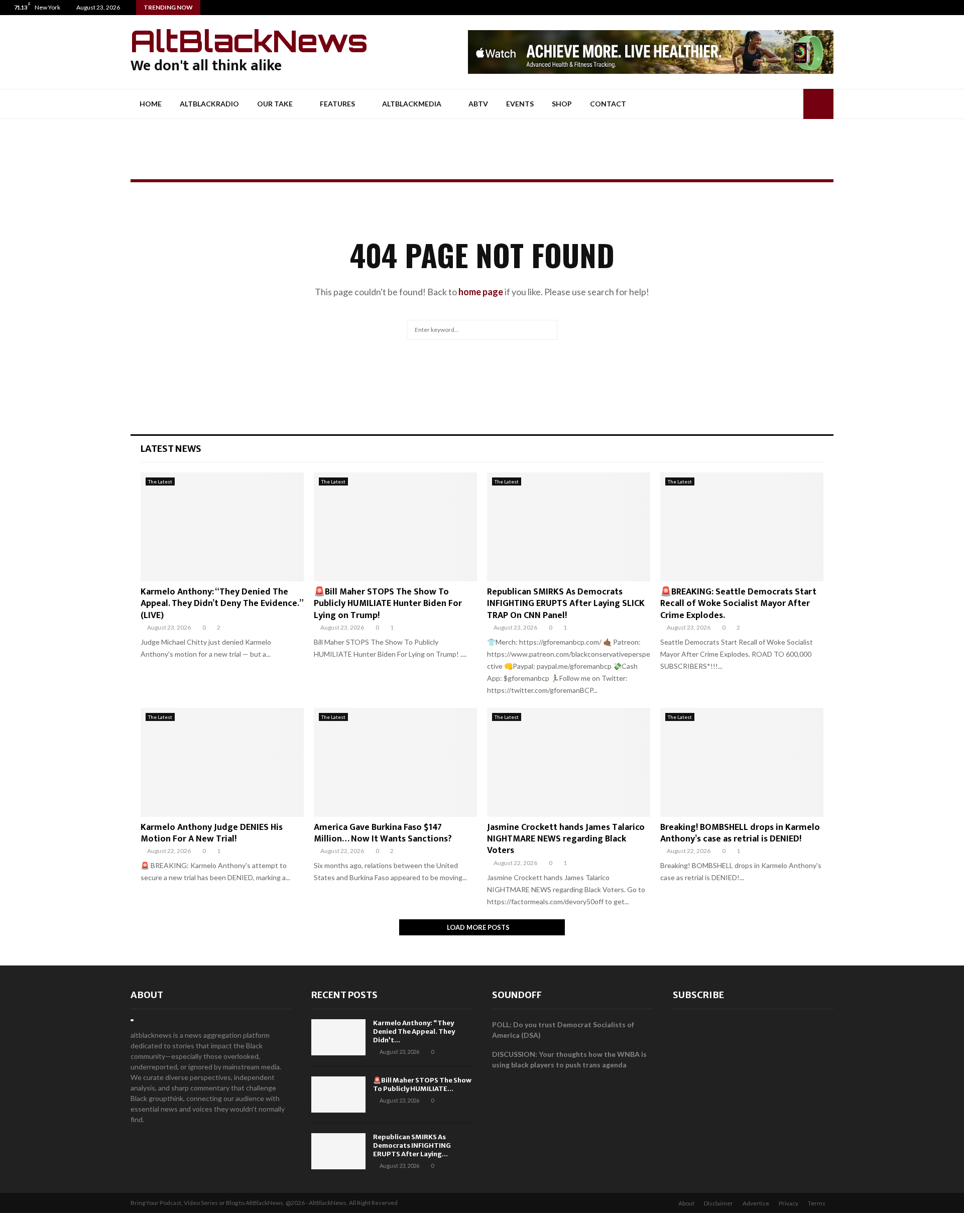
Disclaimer (718, 1203)
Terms (816, 1203)
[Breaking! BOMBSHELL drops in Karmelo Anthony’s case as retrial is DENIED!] (741, 762)
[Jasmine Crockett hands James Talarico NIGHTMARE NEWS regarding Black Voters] (568, 762)
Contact (608, 103)
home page (480, 291)
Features (337, 103)
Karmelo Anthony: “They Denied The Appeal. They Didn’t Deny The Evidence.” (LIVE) (222, 603)
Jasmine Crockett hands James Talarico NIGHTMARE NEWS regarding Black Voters (566, 839)
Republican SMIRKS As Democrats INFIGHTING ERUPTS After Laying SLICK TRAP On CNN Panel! (566, 603)
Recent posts (344, 995)
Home (151, 103)
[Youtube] (956, 7)
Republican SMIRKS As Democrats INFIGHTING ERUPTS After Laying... (412, 1145)
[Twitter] (945, 7)
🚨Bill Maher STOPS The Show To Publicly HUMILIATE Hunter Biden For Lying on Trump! (388, 603)
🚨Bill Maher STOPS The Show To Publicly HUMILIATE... (422, 1084)
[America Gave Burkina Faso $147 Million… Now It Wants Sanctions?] (395, 762)
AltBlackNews (249, 41)
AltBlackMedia (411, 103)
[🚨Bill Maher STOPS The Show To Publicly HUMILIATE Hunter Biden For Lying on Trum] (395, 526)
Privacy (788, 1203)
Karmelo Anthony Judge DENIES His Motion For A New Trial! (212, 833)
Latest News (171, 448)
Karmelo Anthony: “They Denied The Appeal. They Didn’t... (414, 1031)
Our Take (275, 103)
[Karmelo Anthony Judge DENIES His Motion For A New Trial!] (222, 762)
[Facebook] (935, 7)
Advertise (756, 1203)
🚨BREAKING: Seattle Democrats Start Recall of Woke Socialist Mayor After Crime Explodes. (738, 603)
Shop (562, 103)
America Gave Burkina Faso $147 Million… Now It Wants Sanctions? (383, 833)
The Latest (160, 481)
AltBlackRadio (209, 103)
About (147, 995)
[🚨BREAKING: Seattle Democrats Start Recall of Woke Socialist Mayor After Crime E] (741, 526)
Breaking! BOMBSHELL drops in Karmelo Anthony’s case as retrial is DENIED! (740, 833)
